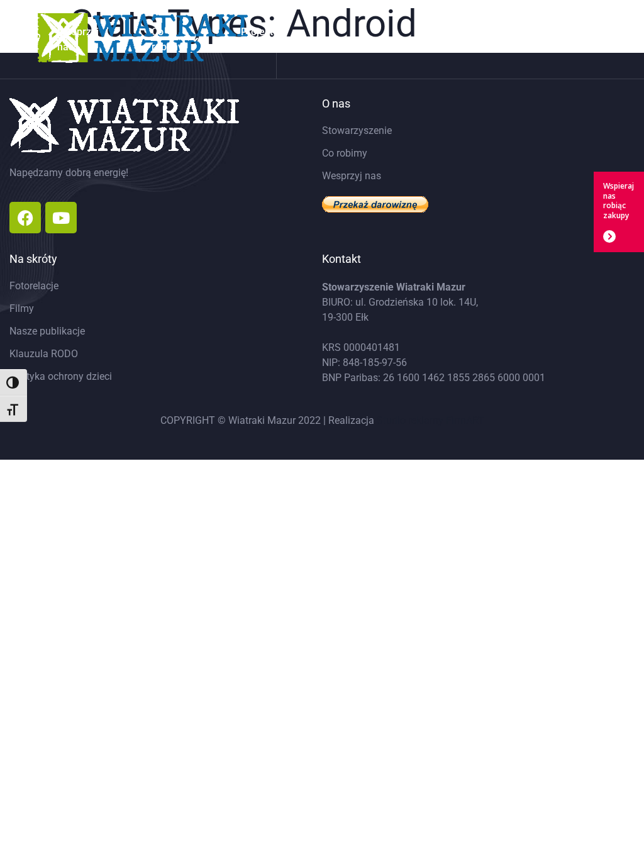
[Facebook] (25, 217)
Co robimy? (170, 39)
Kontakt (581, 39)
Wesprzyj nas (78, 39)
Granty (346, 39)
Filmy (426, 39)
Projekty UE (259, 39)
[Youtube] (61, 217)
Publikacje (501, 39)
